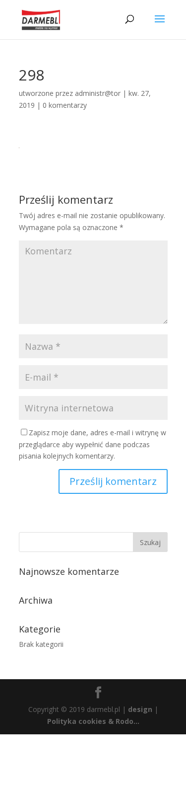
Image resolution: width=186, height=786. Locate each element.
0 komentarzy (65, 105)
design (140, 709)
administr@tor (98, 93)
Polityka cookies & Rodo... (93, 721)
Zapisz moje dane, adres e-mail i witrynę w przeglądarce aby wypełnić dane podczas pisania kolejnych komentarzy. (92, 444)
